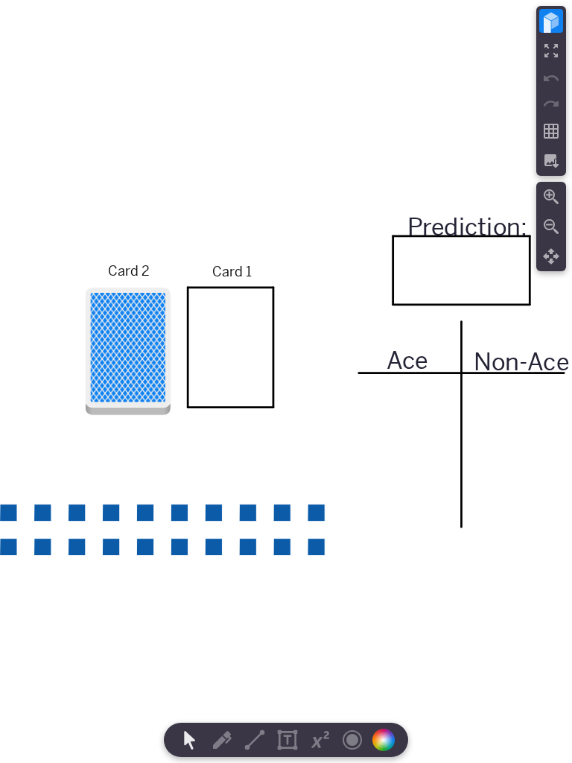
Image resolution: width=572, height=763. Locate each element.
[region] (286, 381)
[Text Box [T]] (287, 740)
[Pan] (551, 256)
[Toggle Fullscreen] (551, 51)
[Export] (551, 161)
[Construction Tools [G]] (254, 740)
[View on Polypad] (551, 21)
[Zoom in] (551, 197)
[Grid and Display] (551, 131)
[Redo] (551, 103)
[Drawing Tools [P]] (222, 740)
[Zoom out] (551, 226)
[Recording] (352, 740)
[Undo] (551, 78)
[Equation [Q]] (320, 740)
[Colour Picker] (388, 740)
